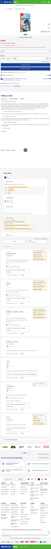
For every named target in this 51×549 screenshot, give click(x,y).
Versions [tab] (22, 99)
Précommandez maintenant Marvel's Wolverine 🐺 (25, 5)
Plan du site (38, 538)
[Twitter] (32, 479)
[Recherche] (46, 2)
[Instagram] (35, 479)
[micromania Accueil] (10, 2)
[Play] (25, 150)
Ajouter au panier (26, 64)
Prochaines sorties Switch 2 (34, 492)
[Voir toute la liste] (42, 2)
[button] (25, 51)
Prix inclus (45, 61)
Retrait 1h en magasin (25, 68)
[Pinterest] (42, 479)
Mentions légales (27, 538)
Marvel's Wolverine (44, 484)
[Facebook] (28, 479)
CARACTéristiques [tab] (13, 99)
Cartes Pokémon (24, 489)
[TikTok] (39, 479)
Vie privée (33, 538)
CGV (11, 538)
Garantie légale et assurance (18, 538)
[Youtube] (45, 479)
